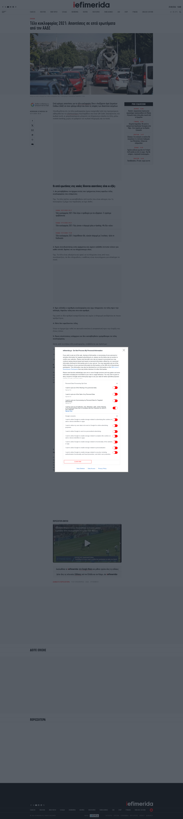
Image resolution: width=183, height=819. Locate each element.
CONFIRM (77, 461)
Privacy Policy (102, 468)
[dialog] (91, 409)
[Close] (124, 351)
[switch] (115, 387)
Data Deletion (81, 468)
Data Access (91, 468)
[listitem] (91, 383)
